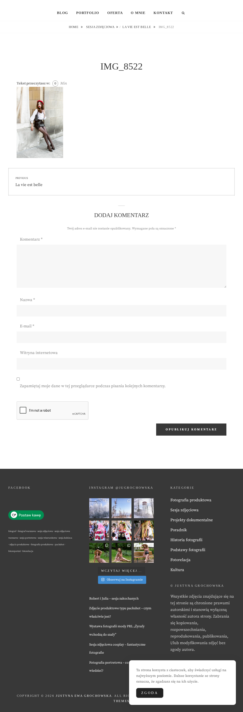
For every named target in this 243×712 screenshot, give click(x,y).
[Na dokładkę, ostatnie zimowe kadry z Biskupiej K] (99, 508)
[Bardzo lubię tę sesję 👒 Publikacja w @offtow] (144, 553)
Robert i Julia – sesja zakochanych (114, 598)
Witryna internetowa (39, 352)
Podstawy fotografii (187, 550)
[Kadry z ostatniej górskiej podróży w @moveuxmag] (144, 508)
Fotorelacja (180, 560)
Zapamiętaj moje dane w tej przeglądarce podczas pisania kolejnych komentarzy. (93, 386)
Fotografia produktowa (190, 500)
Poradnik (178, 530)
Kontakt (163, 13)
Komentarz (31, 239)
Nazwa (27, 299)
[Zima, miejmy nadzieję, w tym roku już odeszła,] (121, 508)
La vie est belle (137, 27)
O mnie (138, 13)
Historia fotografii (186, 540)
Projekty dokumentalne (191, 520)
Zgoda (149, 693)
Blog (62, 13)
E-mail (27, 326)
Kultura (177, 569)
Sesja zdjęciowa (100, 27)
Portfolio (87, 13)
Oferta (115, 13)
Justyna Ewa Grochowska (84, 696)
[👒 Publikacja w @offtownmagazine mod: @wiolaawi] (99, 553)
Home (74, 27)
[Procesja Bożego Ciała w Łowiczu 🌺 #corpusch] (99, 530)
